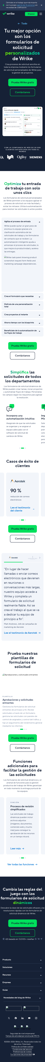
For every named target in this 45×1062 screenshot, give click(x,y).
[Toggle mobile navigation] (41, 14)
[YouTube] (29, 1018)
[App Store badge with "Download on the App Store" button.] (14, 1008)
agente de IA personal (25, 5)
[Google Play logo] (31, 1008)
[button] (40, 557)
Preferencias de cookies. (22, 1052)
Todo (24, 23)
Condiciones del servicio (22, 1049)
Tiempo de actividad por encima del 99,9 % (22, 1036)
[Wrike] (9, 14)
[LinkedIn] (22, 1018)
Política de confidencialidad (22, 1047)
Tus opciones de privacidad (21, 1054)
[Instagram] (36, 1018)
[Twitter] (9, 1018)
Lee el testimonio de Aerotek (20, 632)
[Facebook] (15, 1018)
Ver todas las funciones (20, 864)
